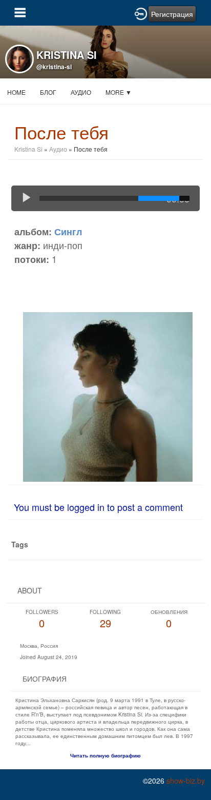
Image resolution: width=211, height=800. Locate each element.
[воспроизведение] (27, 198)
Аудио (81, 92)
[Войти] (140, 13)
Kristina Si (29, 149)
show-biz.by (185, 780)
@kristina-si (54, 66)
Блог (48, 92)
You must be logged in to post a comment (98, 507)
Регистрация (172, 14)
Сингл (68, 231)
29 (105, 619)
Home (16, 92)
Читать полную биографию (105, 755)
